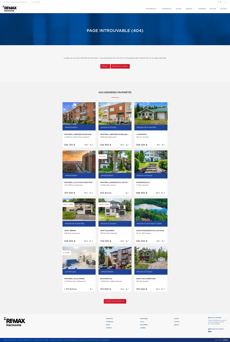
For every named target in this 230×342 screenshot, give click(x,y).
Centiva (225, 339)
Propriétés (151, 9)
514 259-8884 (36, 2)
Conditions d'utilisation (86, 340)
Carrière (202, 9)
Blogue (213, 9)
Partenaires (144, 318)
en (225, 2)
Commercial (167, 9)
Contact (223, 9)
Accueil (105, 66)
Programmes (144, 324)
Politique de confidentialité (71, 340)
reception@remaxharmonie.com (17, 2)
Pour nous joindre (120, 66)
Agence (189, 9)
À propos (109, 327)
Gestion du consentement (101, 340)
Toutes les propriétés (115, 301)
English (176, 324)
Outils (142, 321)
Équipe (179, 9)
